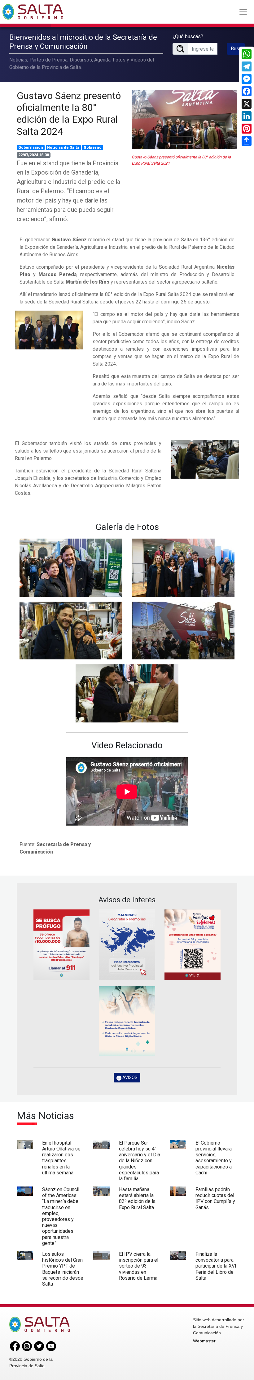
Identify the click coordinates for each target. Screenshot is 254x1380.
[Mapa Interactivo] (127, 944)
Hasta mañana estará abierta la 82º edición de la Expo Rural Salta (137, 1198)
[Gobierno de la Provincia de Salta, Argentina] (32, 11)
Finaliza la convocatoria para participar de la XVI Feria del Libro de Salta (215, 1266)
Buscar (238, 49)
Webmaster (204, 1340)
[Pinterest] (246, 128)
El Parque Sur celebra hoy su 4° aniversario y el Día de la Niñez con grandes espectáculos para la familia (139, 1161)
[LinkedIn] (246, 116)
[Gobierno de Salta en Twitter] (39, 1345)
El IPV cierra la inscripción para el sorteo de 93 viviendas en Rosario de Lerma (138, 1266)
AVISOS (129, 1077)
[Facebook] (246, 91)
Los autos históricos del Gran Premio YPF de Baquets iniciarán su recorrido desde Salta (62, 1269)
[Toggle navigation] (243, 12)
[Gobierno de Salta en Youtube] (51, 1345)
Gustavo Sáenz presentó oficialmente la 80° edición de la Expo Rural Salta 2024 (69, 113)
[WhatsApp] (246, 54)
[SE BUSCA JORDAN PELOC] (61, 944)
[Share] (246, 141)
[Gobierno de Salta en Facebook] (15, 1345)
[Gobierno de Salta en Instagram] (27, 1345)
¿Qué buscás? (188, 36)
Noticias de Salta (63, 147)
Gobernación (30, 147)
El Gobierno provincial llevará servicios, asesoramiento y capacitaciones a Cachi (213, 1158)
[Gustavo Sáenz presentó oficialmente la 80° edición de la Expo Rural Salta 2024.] (49, 330)
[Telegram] (246, 66)
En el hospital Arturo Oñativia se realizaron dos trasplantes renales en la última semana (61, 1158)
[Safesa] (127, 1021)
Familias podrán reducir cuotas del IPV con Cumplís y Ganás (215, 1198)
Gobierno (93, 147)
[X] (246, 104)
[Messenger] (246, 79)
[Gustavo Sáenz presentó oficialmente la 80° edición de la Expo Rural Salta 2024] (184, 119)
